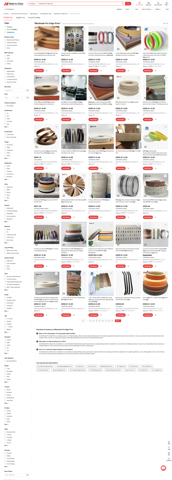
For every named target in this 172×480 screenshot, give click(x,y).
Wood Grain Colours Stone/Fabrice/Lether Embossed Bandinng (127, 249)
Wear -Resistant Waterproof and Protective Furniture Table (128, 201)
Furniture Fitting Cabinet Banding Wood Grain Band (100, 103)
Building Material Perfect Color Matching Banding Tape (73, 201)
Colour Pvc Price (129, 370)
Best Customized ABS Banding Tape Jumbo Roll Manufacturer (72, 103)
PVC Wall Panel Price (95, 370)
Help (136, 9)
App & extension (146, 9)
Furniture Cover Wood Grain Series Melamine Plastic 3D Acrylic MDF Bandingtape (100, 250)
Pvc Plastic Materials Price (64, 366)
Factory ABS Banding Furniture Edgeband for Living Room (44, 103)
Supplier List (20, 17)
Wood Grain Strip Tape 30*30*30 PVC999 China (46, 201)
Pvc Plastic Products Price (45, 366)
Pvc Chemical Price (43, 370)
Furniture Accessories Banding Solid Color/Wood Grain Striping (45, 152)
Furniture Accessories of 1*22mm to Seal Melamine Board (46, 250)
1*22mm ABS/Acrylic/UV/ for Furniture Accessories (99, 201)
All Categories (10, 9)
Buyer (127, 9)
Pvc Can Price (92, 366)
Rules (167, 9)
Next (117, 321)
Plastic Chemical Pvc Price (113, 370)
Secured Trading (34, 17)
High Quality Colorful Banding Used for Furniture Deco (101, 152)
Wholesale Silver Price (106, 366)
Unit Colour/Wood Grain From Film (128, 152)
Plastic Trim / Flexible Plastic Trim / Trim (155, 298)
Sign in (166, 5)
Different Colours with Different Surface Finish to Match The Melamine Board (155, 103)
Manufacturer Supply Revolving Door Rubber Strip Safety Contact (128, 298)
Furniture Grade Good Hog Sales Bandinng (73, 54)
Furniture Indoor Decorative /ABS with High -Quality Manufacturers (100, 54)
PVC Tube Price (143, 370)
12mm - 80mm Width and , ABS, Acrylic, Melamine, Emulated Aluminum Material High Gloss (100, 299)
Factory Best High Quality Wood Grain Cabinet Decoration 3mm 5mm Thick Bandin (155, 55)
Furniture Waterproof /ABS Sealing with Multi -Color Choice (73, 152)
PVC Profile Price (146, 366)
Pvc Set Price (79, 366)
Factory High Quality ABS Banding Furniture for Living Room (127, 54)
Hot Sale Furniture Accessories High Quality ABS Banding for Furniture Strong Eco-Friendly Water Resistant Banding (46, 299)
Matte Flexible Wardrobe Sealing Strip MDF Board (154, 201)
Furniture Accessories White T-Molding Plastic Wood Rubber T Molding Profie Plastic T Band (155, 251)
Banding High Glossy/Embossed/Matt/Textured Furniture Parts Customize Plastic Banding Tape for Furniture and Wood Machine (155, 153)
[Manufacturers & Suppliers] (13, 4)
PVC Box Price (134, 366)
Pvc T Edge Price (156, 370)
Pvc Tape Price (121, 366)
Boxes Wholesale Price (59, 370)
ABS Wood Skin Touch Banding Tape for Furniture (127, 103)
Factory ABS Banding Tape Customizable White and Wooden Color (46, 54)
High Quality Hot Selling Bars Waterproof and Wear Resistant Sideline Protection (72, 250)
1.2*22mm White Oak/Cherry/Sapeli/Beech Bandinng (73, 298)
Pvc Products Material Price (77, 370)
